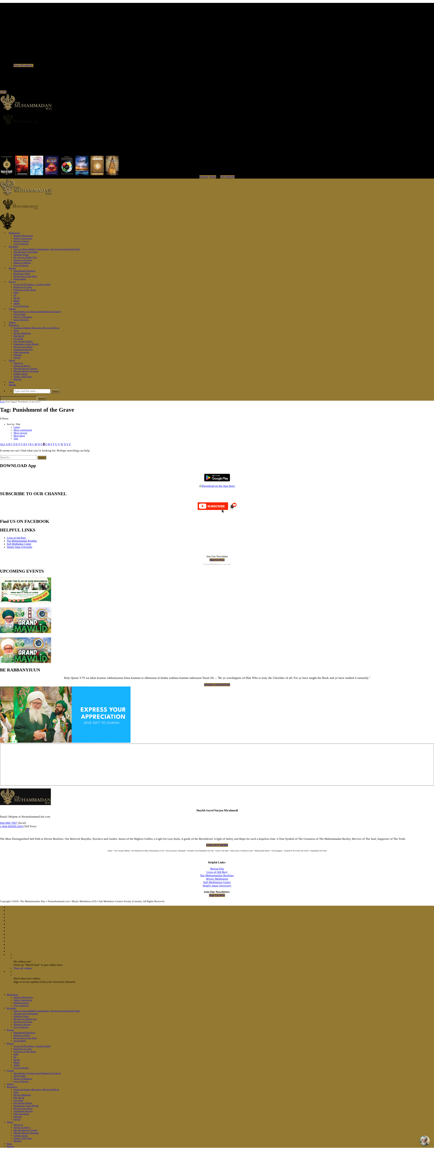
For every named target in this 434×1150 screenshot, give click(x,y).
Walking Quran (21, 254)
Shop (11, 382)
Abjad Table (20, 314)
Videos (12, 322)
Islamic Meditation (23, 235)
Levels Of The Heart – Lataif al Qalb (32, 284)
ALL (2, 444)
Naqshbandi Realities (24, 271)
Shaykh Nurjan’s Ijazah (25, 368)
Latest (17, 427)
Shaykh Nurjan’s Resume (26, 371)
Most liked (19, 435)
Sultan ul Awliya (22, 365)
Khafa (16, 300)
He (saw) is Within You (25, 257)
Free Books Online (23, 341)
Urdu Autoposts (21, 352)
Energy (12, 281)
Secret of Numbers (23, 317)
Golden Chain (21, 374)
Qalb (16, 292)
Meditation (14, 233)
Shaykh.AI (19, 336)
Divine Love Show (23, 346)
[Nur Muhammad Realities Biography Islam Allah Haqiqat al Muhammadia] (217, 119)
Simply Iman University (19, 547)
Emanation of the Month (26, 344)
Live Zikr (18, 338)
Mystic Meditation (217, 878)
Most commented (23, 430)
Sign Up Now (217, 559)
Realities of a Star (23, 287)
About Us (18, 363)
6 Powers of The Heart (25, 290)
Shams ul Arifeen (22, 262)
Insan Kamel (20, 279)
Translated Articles (23, 349)
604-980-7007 (8, 823)
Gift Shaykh (227, 176)
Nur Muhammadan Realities (22, 540)
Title (16, 438)
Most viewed (20, 433)
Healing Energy (21, 241)
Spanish (18, 355)
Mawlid (17, 379)
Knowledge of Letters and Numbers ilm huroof (37, 311)
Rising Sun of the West (25, 276)
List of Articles (21, 243)
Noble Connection (23, 238)
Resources (14, 325)
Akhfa (17, 303)
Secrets (12, 268)
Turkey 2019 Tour (23, 376)
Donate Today (207, 176)
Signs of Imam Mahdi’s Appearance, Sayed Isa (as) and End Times (47, 249)
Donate (12, 384)
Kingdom (13, 246)
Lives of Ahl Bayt (16, 537)
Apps (16, 330)
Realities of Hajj (22, 273)
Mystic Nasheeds (22, 333)
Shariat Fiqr (217, 868)
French (17, 357)
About (12, 360)
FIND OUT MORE (217, 845)
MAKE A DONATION (217, 684)
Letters (12, 308)
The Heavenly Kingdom (26, 252)
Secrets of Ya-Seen (23, 260)
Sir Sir (17, 298)
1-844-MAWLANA (11, 826)
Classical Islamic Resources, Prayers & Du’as (36, 327)
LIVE (3, 92)
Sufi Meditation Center (19, 543)
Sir (15, 295)
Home (2, 402)
